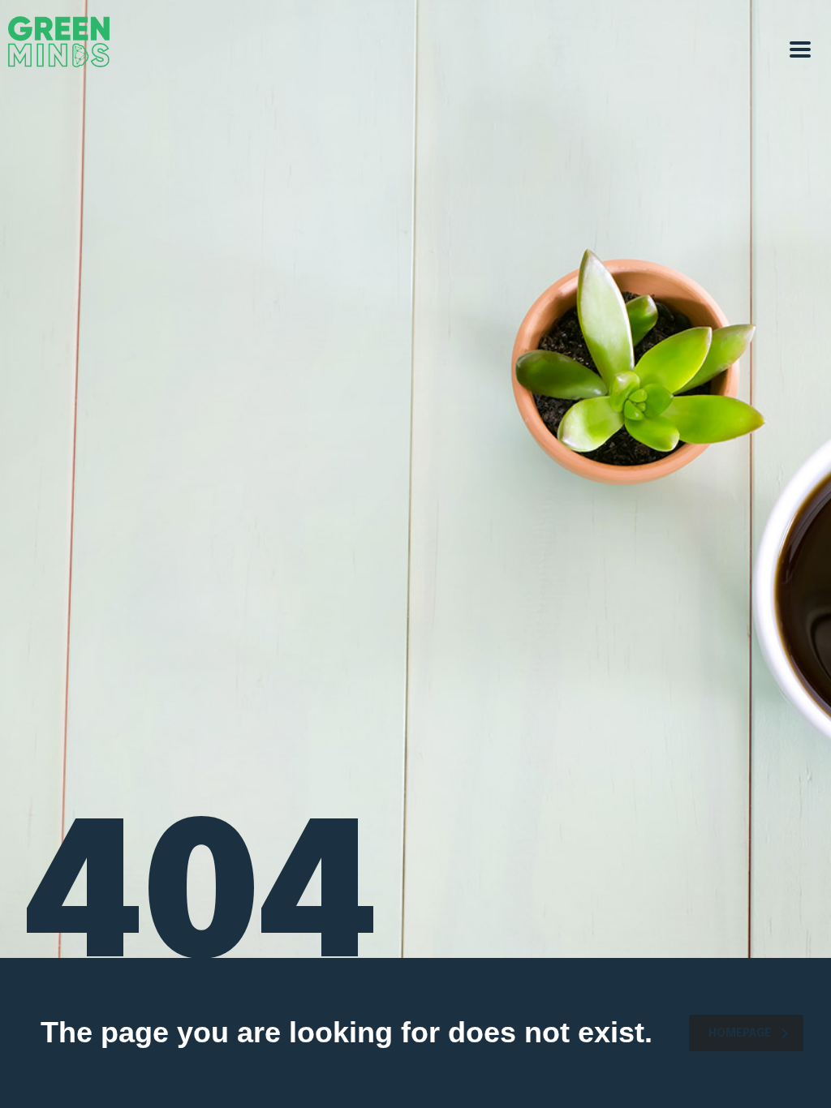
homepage (739, 1033)
